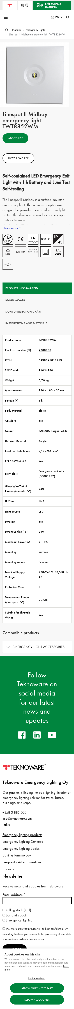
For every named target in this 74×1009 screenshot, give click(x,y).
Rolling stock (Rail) (18, 910)
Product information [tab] (21, 288)
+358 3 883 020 (14, 812)
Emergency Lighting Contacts (23, 841)
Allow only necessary (37, 988)
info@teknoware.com (17, 818)
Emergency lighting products (22, 834)
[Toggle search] (68, 17)
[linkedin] (37, 735)
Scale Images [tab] (15, 300)
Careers (8, 869)
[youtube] (52, 735)
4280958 (45, 350)
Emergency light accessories (38, 647)
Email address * (14, 894)
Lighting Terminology (17, 855)
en (57, 17)
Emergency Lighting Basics (21, 848)
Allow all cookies (37, 999)
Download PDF (18, 158)
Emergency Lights (35, 30)
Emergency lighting (19, 920)
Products (16, 30)
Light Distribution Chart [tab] (23, 311)
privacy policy (36, 939)
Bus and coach (16, 915)
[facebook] (22, 735)
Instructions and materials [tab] (26, 323)
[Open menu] (6, 17)
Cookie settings (36, 978)
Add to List (15, 138)
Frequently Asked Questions (22, 862)
